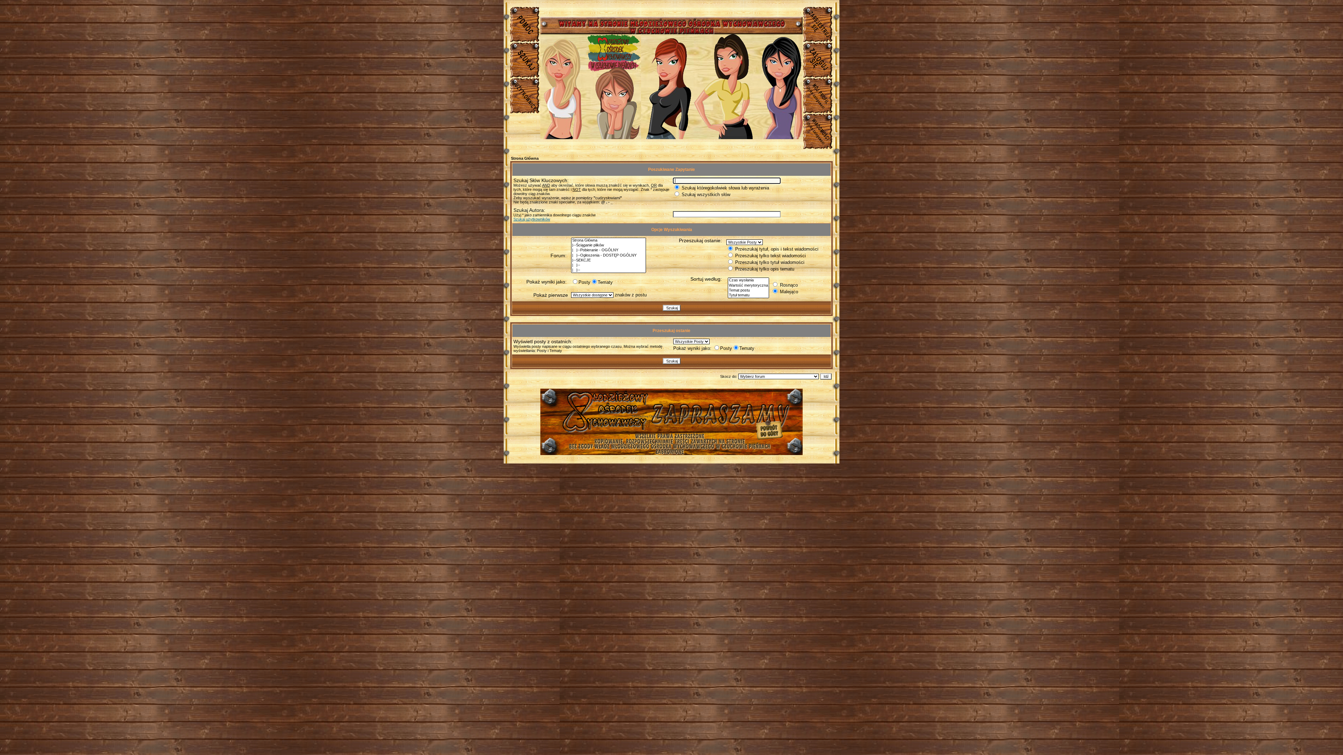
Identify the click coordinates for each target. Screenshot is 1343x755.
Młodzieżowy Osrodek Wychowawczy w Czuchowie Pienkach (671, 416)
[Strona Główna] (608, 240)
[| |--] (608, 265)
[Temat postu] (748, 290)
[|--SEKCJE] (608, 260)
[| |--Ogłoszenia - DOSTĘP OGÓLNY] (608, 255)
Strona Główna (525, 158)
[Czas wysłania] (748, 280)
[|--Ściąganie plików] (608, 245)
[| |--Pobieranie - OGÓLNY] (608, 250)
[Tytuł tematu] (748, 295)
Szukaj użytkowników (531, 219)
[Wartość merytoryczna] (748, 285)
